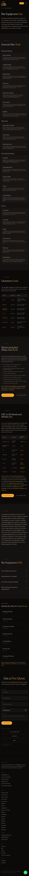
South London (4, 797)
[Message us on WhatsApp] (25, 872)
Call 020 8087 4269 (21, 395)
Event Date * (4, 707)
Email (14, 740)
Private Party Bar (5, 779)
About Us (3, 846)
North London (4, 795)
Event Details (4, 713)
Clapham (3, 827)
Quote (21, 3)
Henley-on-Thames (5, 810)
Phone (2, 701)
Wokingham (4, 814)
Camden (3, 823)
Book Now (3, 853)
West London (4, 801)
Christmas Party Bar (5, 783)
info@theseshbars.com (6, 835)
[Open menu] (26, 3)
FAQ (2, 848)
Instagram (3, 860)
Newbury (3, 812)
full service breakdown (10, 386)
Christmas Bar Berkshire (6, 785)
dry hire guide (16, 388)
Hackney (3, 818)
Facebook (3, 862)
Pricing (2, 850)
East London (4, 799)
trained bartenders (17, 476)
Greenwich (3, 829)
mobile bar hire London (14, 483)
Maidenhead (4, 808)
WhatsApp (14, 736)
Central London (4, 792)
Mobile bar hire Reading (11, 663)
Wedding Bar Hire (5, 774)
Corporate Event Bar (5, 777)
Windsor (3, 805)
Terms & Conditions (5, 855)
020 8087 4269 (5, 837)
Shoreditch (3, 825)
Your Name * (3, 689)
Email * (2, 695)
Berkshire (3, 663)
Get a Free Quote (7, 395)
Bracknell (3, 816)
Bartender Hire (4, 781)
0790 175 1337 (4, 839)
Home (2, 8)
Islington (3, 821)
